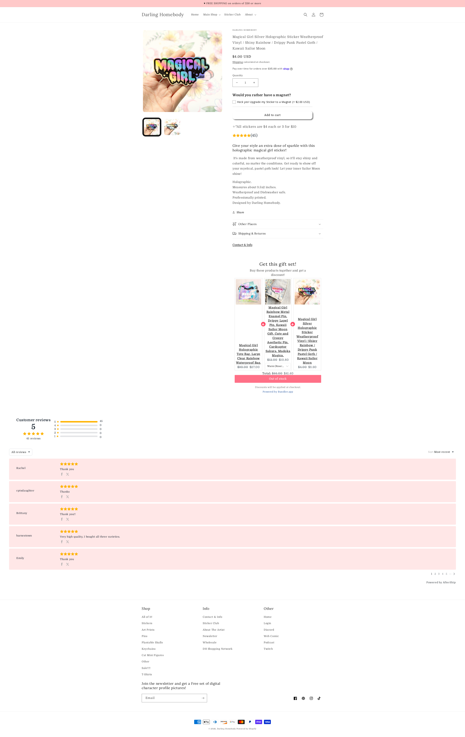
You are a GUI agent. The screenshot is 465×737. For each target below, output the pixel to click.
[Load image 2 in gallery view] (172, 127)
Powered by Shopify (246, 729)
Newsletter (210, 636)
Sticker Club (211, 623)
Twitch (268, 648)
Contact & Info (242, 245)
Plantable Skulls (152, 642)
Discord (269, 629)
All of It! (147, 616)
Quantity (237, 75)
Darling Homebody (226, 729)
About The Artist (214, 629)
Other (145, 661)
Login (267, 623)
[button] (211, 14)
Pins (144, 636)
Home (268, 616)
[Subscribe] (203, 698)
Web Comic (271, 636)
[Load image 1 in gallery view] (152, 127)
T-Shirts (147, 674)
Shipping (237, 62)
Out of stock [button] (278, 380)
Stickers (147, 623)
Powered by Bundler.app (278, 391)
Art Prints (148, 629)
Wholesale (210, 642)
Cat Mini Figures (153, 655)
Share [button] (240, 212)
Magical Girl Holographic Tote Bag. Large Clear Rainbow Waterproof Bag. (248, 354)
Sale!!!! (146, 668)
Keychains (148, 648)
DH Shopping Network (217, 648)
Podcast (269, 642)
